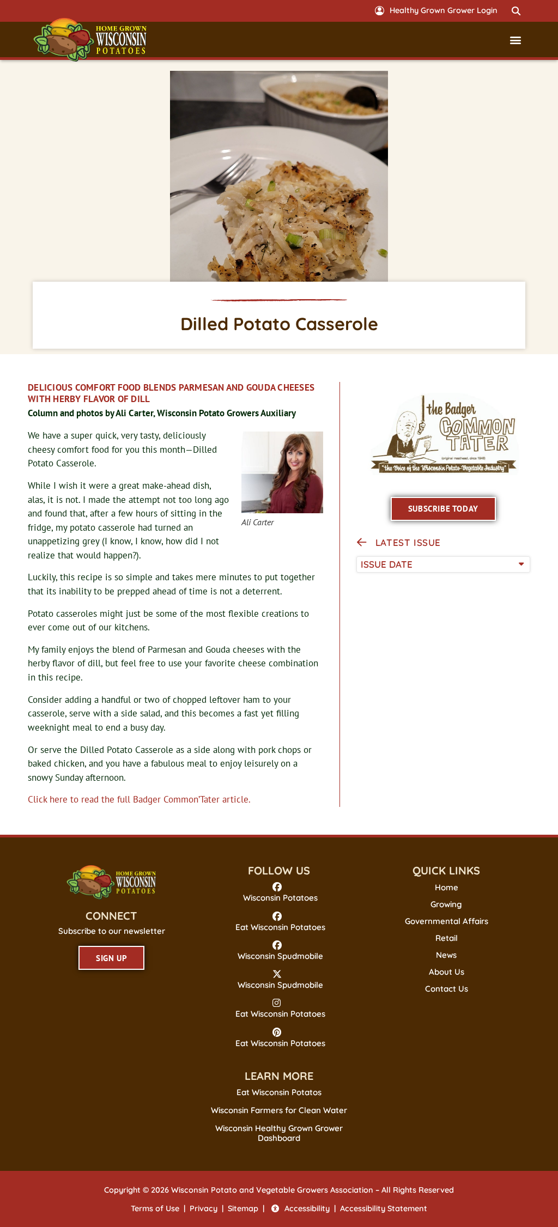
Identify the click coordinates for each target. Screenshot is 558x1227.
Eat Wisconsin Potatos (279, 1092)
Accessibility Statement (383, 1208)
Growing (446, 904)
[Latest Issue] (361, 542)
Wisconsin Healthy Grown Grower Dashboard (279, 1133)
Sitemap (243, 1208)
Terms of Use (155, 1208)
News (446, 955)
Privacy (203, 1208)
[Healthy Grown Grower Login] (379, 10)
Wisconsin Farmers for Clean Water (279, 1110)
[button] (516, 11)
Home (446, 887)
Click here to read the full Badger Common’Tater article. (139, 799)
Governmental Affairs (446, 921)
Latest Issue (408, 542)
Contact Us (446, 989)
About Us (446, 972)
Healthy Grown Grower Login (444, 10)
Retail (446, 938)
